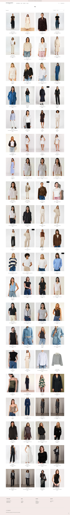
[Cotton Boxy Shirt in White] (13, 190)
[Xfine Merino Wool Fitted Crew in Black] (42, 454)
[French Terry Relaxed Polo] (27, 214)
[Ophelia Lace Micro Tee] (27, 22)
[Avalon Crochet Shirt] (57, 143)
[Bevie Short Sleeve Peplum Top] (42, 46)
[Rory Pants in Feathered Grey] (57, 214)
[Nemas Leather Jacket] (42, 190)
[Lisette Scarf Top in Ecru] (27, 454)
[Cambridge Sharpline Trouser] (57, 407)
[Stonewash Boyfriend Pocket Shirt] (13, 95)
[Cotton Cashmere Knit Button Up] (13, 312)
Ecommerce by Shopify (17, 512)
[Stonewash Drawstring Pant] (57, 72)
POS (13, 512)
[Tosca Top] (42, 335)
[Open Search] (58, 3)
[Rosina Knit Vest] (13, 286)
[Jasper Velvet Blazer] (57, 430)
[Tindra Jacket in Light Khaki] (57, 45)
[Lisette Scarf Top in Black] (13, 454)
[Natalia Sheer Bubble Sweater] (57, 190)
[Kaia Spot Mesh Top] (42, 478)
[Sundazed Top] (13, 72)
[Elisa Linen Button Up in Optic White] (42, 72)
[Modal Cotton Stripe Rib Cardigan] (27, 312)
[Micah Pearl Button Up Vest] (57, 312)
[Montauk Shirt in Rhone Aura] (27, 335)
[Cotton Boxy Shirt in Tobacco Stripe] (57, 167)
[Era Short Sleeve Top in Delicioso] (13, 22)
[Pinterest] (10, 510)
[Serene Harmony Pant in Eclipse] (57, 454)
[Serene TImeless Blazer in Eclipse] (13, 478)
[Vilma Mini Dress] (42, 383)
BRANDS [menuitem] (24, 3)
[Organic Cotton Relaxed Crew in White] (13, 214)
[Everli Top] (13, 407)
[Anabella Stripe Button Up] (57, 262)
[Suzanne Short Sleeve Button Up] (27, 46)
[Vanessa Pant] (57, 95)
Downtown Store (8, 501)
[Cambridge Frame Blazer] (42, 407)
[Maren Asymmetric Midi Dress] (27, 383)
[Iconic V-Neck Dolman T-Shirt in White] (57, 285)
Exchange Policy (37, 501)
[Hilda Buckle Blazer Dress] (57, 383)
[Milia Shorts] (42, 119)
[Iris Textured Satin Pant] (27, 359)
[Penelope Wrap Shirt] (27, 119)
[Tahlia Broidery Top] (42, 143)
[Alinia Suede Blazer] (57, 238)
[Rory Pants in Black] (13, 238)
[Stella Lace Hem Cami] (13, 383)
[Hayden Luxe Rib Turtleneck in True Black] (42, 430)
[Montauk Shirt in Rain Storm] (27, 407)
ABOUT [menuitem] (27, 3)
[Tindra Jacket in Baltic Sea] (42, 95)
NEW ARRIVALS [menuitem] (18, 3)
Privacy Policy (37, 502)
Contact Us (22, 501)
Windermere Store (8, 502)
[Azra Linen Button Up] (42, 262)
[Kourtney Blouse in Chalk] (42, 214)
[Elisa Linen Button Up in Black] (27, 72)
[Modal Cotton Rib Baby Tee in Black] (27, 285)
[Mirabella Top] (42, 238)
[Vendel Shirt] (27, 95)
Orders (51, 501)
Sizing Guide (37, 503)
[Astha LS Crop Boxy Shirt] (13, 45)
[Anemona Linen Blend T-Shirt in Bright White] (27, 262)
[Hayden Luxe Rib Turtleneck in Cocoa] (27, 430)
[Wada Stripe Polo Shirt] (57, 359)
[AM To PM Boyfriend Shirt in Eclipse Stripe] (27, 478)
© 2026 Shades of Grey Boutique (9, 512)
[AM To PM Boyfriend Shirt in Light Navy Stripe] (13, 119)
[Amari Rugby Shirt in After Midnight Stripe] (13, 262)
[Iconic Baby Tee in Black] (42, 285)
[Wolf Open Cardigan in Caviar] (13, 143)
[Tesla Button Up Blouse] (13, 430)
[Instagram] (7, 510)
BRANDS (22, 502)
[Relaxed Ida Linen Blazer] (27, 190)
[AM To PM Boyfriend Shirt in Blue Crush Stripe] (42, 359)
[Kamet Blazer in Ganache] (42, 22)
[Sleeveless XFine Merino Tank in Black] (57, 478)
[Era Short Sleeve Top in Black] (57, 22)
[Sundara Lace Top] (27, 143)
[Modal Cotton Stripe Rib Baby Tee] (42, 312)
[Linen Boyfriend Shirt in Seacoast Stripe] (27, 167)
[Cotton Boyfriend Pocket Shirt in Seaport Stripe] (42, 167)
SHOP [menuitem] (21, 3)
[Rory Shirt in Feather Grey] (27, 238)
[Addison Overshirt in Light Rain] (57, 335)
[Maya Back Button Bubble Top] (13, 335)
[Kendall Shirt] (57, 119)
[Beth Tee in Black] (13, 359)
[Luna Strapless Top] (13, 167)
